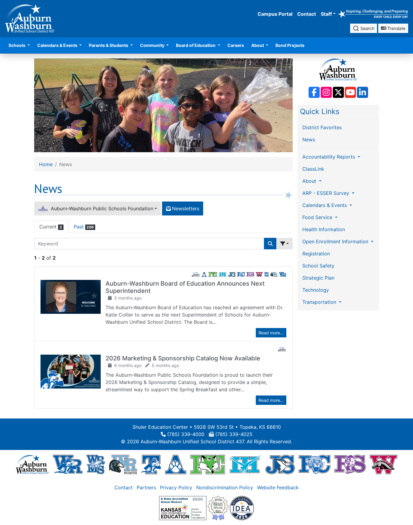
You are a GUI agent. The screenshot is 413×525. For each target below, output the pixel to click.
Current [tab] (50, 227)
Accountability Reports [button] (329, 157)
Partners (146, 487)
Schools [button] (17, 45)
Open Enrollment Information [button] (336, 241)
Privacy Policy (176, 487)
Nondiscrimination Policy (224, 487)
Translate (395, 28)
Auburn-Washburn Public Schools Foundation (100, 208)
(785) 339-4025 (233, 434)
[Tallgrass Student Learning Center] (151, 464)
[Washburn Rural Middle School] (95, 464)
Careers (235, 45)
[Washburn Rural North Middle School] (123, 464)
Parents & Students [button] (109, 45)
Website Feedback (278, 487)
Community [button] (152, 45)
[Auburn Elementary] (176, 464)
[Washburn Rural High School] (67, 464)
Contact (306, 14)
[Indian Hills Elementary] (245, 464)
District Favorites (322, 127)
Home (46, 164)
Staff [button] (326, 14)
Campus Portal (275, 14)
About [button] (258, 45)
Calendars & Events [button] (57, 45)
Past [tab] (84, 227)
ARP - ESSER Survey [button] (326, 193)
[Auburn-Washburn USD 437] (32, 464)
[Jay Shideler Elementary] (280, 464)
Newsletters (185, 208)
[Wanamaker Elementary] (383, 464)
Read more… (271, 332)
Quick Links (320, 111)
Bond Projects (289, 45)
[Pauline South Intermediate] (350, 464)
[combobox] (363, 28)
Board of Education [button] (196, 45)
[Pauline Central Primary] (314, 464)
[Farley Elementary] (207, 464)
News (308, 139)
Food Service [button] (318, 217)
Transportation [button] (320, 302)
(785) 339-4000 (185, 434)
